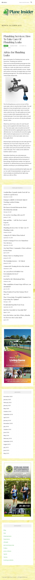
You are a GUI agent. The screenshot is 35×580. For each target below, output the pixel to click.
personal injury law (9, 545)
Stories (5, 557)
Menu (5, 2)
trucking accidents (8, 560)
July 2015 (6, 447)
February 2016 (8, 438)
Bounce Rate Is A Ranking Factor (13, 256)
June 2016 (6, 432)
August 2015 (7, 444)
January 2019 (7, 420)
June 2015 (6, 450)
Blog (5, 45)
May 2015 (6, 453)
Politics (5, 548)
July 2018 (6, 426)
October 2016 (7, 429)
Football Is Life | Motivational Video (14, 279)
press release (7, 551)
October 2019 (7, 411)
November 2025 (8, 396)
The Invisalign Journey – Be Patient (14, 261)
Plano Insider (13, 577)
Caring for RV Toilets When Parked (14, 235)
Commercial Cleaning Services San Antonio (16, 266)
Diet (5, 533)
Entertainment (7, 536)
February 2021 (8, 402)
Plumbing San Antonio (16, 61)
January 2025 (7, 399)
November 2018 (8, 423)
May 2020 (6, 408)
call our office (13, 175)
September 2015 (8, 441)
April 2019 (6, 417)
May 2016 (6, 435)
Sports (5, 554)
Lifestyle (6, 542)
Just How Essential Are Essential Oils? (15, 310)
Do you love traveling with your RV (14, 215)
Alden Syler (13, 45)
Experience (7, 539)
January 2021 (7, 405)
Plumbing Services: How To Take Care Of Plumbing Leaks (17, 39)
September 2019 (8, 414)
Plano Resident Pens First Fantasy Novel (16, 292)
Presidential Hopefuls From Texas (14, 305)
